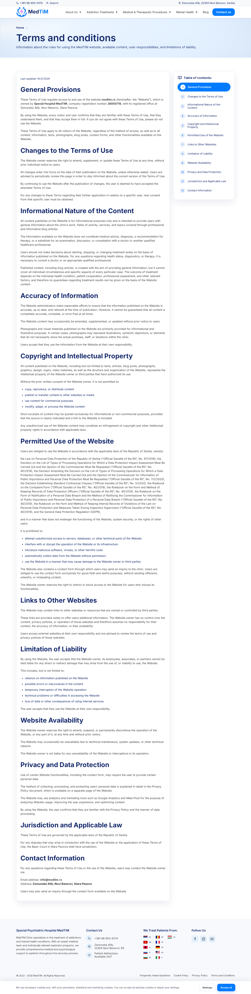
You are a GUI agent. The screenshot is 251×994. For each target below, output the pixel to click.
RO (162, 937)
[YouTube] (212, 939)
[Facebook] (195, 939)
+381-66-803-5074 (106, 938)
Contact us (223, 12)
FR (162, 942)
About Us (72, 12)
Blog (206, 12)
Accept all (226, 987)
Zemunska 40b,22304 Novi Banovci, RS (109, 946)
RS (150, 937)
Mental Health (185, 12)
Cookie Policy (181, 975)
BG (150, 957)
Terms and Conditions (223, 975)
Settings (207, 987)
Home (20, 27)
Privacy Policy (200, 975)
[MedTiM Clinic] (31, 12)
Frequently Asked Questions (155, 975)
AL (150, 947)
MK (150, 942)
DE (162, 947)
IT (162, 957)
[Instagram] (203, 939)
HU (174, 937)
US (162, 952)
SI (149, 952)
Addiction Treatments (100, 12)
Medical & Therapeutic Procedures (145, 12)
